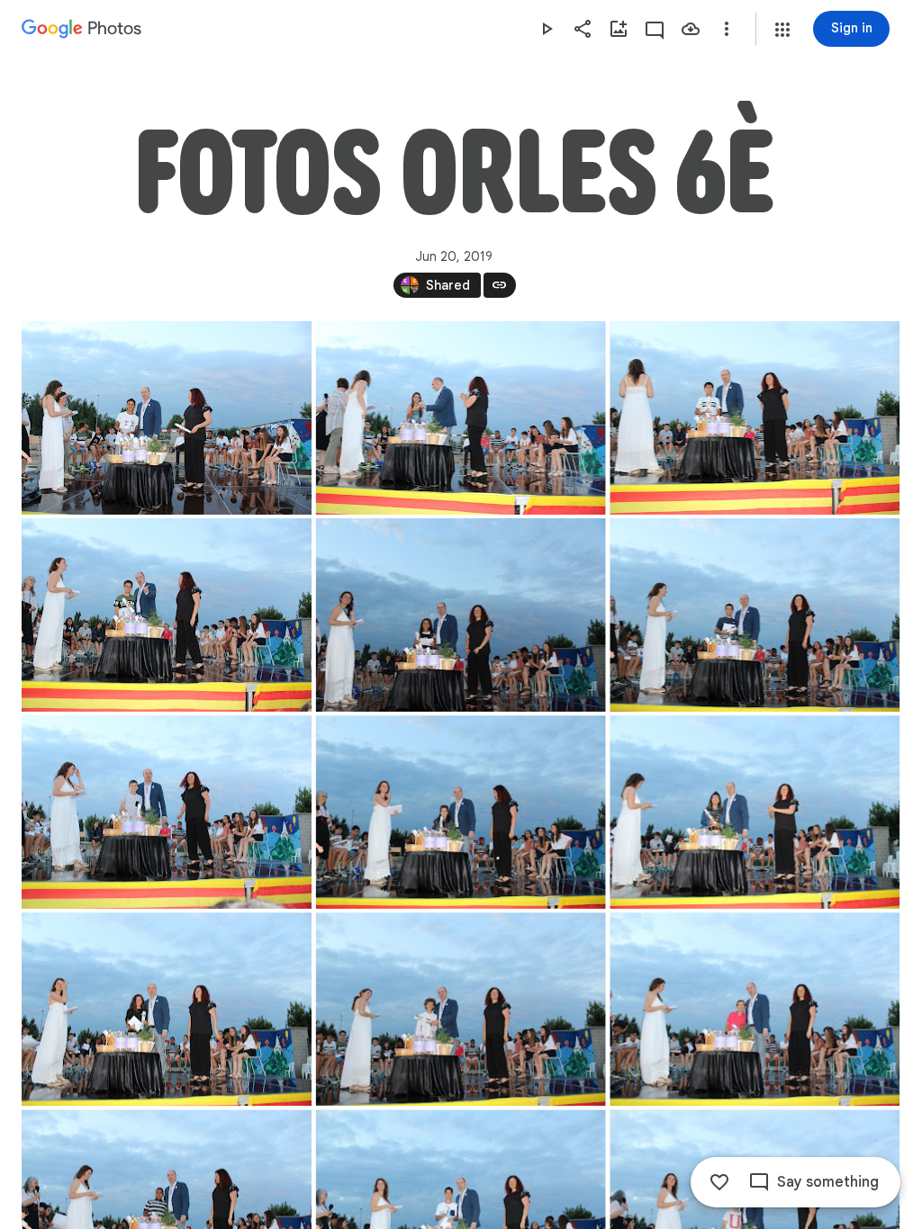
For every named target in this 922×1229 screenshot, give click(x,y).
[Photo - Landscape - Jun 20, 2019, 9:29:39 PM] (754, 812)
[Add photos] (619, 29)
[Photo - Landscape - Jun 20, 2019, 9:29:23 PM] (461, 812)
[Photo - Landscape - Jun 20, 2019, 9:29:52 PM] (167, 1009)
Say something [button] (828, 1182)
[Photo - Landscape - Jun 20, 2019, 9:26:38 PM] (461, 418)
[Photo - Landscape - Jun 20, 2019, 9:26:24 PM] (167, 418)
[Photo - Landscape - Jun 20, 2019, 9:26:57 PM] (754, 418)
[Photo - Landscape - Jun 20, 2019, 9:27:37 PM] (167, 615)
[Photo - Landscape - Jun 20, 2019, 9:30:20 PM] (754, 1009)
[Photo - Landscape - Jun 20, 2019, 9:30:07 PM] (461, 1009)
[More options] (727, 29)
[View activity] (655, 29)
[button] (782, 30)
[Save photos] (691, 29)
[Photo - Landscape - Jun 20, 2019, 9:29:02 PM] (167, 812)
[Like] (719, 1182)
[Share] (583, 29)
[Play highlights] (546, 28)
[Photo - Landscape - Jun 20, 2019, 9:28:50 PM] (754, 615)
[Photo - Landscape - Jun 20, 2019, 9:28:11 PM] (461, 615)
